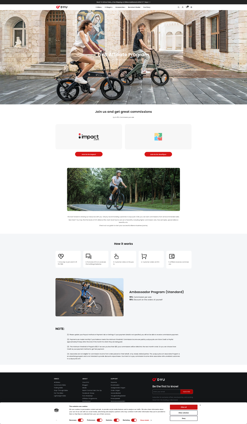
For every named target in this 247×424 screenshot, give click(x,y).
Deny (183, 418)
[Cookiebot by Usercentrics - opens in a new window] (56, 420)
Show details (144, 420)
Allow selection (183, 413)
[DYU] (88, 136)
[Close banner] (200, 405)
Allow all (184, 407)
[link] (123, 189)
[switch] (99, 420)
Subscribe (186, 392)
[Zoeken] (179, 7)
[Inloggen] (183, 7)
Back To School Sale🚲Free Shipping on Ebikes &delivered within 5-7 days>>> (123, 2)
